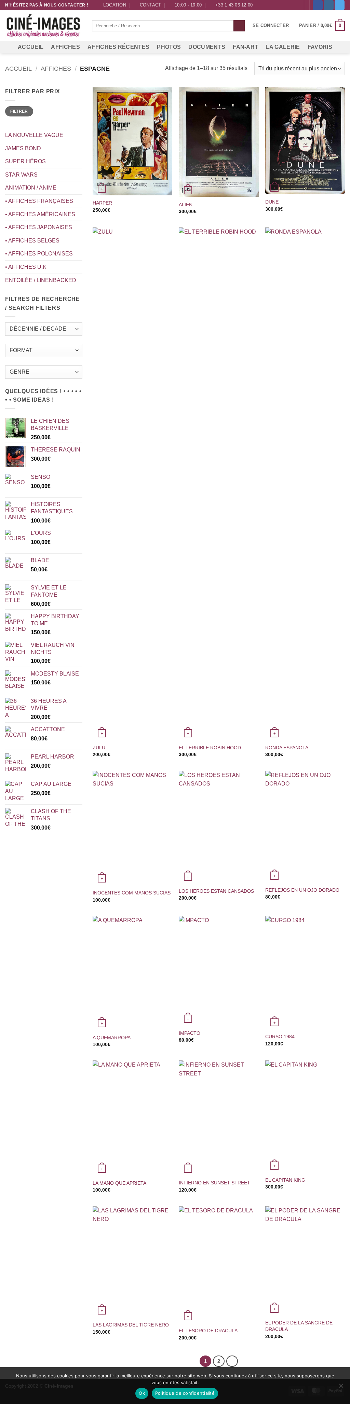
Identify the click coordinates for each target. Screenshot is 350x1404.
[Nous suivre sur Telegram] (340, 5)
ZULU (99, 747)
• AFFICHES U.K (25, 267)
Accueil (18, 68)
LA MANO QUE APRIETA (119, 1183)
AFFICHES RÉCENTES (118, 47)
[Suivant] (232, 1361)
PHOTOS (169, 47)
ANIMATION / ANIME (30, 188)
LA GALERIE (283, 47)
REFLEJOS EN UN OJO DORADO (302, 890)
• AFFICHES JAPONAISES (38, 227)
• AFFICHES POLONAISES (39, 253)
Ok (142, 1393)
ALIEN (185, 204)
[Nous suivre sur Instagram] (329, 5)
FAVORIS (320, 47)
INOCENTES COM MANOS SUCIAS (132, 892)
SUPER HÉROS (25, 161)
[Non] (341, 1387)
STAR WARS (21, 175)
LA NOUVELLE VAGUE (34, 135)
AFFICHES (65, 47)
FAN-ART (245, 47)
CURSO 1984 (280, 1036)
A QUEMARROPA (112, 1037)
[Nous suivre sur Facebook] (318, 5)
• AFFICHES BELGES (32, 241)
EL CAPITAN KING (285, 1180)
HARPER (102, 203)
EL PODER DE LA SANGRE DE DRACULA (299, 1326)
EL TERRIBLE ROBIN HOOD (210, 747)
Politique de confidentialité (185, 1393)
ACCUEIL (30, 47)
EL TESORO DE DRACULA (208, 1330)
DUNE (272, 202)
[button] (271, 25)
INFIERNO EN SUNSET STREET (214, 1182)
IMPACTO (189, 1033)
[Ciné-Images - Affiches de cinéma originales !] (43, 26)
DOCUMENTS (206, 47)
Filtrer (19, 111)
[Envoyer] (239, 26)
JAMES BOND (23, 148)
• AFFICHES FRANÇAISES (39, 201)
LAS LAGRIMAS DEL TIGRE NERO (131, 1324)
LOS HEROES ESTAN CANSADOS (216, 891)
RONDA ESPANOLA (286, 747)
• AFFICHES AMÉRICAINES (40, 214)
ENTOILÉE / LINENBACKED (40, 280)
